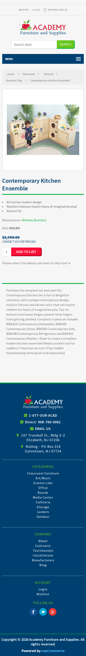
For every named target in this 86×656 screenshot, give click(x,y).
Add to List (26, 252)
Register (23, 9)
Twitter (43, 612)
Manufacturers (43, 560)
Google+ (52, 612)
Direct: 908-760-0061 (43, 422)
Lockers (43, 512)
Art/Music (43, 478)
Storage (43, 507)
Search (65, 44)
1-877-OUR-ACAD (43, 415)
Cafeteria (43, 502)
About (43, 541)
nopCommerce (53, 650)
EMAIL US (43, 428)
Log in (36, 9)
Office (43, 487)
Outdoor (43, 516)
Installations (43, 555)
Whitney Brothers (34, 220)
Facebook (33, 612)
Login (43, 589)
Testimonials (43, 550)
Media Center (43, 497)
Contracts (43, 545)
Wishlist (43, 594)
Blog (43, 565)
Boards (43, 492)
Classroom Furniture (43, 473)
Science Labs (43, 483)
